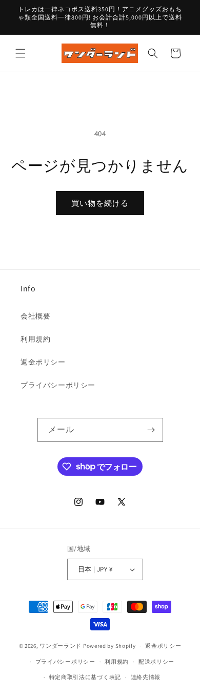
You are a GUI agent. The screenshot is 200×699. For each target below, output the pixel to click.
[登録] (151, 430)
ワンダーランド (60, 645)
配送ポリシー (156, 661)
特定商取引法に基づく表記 (85, 677)
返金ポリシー (43, 362)
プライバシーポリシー (58, 385)
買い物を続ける (100, 203)
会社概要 (35, 316)
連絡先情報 (146, 677)
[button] (20, 53)
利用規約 (35, 339)
